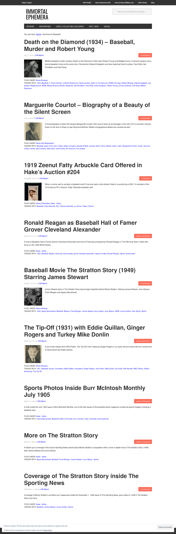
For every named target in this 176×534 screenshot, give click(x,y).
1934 (39, 83)
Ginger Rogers (89, 368)
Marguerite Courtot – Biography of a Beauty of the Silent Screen (87, 108)
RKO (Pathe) (138, 368)
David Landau (84, 83)
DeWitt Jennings (114, 83)
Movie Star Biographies (45, 143)
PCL (57, 206)
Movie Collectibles (43, 203)
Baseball (45, 83)
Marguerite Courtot (129, 146)
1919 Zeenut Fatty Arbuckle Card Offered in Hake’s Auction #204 (83, 168)
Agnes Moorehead (49, 311)
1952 (39, 253)
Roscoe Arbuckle (66, 206)
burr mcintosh (78, 419)
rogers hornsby (100, 253)
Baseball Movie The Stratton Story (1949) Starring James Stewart (80, 273)
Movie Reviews (42, 80)
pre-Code (118, 368)
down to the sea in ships (53, 146)
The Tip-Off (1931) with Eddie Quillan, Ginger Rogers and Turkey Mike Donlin (84, 330)
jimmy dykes (99, 311)
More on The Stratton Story (61, 435)
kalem (114, 146)
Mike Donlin (109, 368)
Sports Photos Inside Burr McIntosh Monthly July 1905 (84, 391)
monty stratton (125, 311)
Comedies (59, 368)
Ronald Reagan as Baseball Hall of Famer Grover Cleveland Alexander (80, 225)
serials (32, 148)
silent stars (51, 148)
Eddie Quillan (69, 368)
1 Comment (145, 178)
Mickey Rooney (53, 85)
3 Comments (145, 489)
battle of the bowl (65, 419)
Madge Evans (36, 85)
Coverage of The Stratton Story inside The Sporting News (81, 479)
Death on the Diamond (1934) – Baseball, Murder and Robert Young (79, 45)
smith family (60, 148)
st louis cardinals (125, 85)
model (140, 146)
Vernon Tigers (82, 206)
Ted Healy (136, 85)
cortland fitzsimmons (70, 83)
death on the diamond (99, 83)
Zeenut (91, 206)
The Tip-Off (37, 371)
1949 (39, 311)
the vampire (80, 148)
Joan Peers (100, 368)
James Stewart (87, 311)
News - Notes (56, 203)
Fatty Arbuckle (49, 206)
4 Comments (145, 55)
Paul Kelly (89, 85)
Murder (62, 85)
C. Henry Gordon (55, 83)
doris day (58, 253)
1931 (39, 368)
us (75, 206)
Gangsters (79, 368)
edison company (69, 146)
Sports (122, 253)
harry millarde (106, 146)
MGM (44, 85)
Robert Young (112, 85)
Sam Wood (136, 311)
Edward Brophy (127, 83)
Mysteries (69, 85)
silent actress (41, 148)
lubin (119, 146)
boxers (51, 368)
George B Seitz (82, 146)
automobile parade (44, 419)
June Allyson (109, 311)
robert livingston (100, 85)
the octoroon (70, 148)
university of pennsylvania (99, 419)
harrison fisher (94, 146)
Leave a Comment (143, 236)
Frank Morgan (75, 311)
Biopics (51, 253)
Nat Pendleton (79, 85)
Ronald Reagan (113, 253)
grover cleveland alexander (84, 253)
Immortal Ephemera (37, 14)
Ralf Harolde (128, 368)
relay (86, 419)
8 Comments (145, 283)
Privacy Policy (47, 530)
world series (130, 253)
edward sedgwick (140, 83)
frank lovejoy (68, 253)
